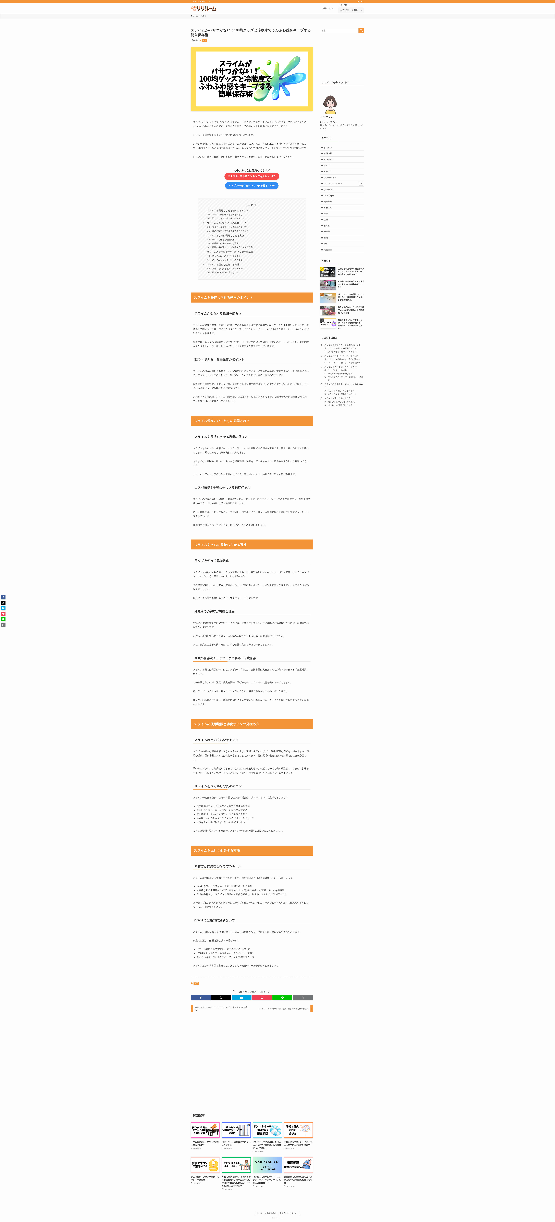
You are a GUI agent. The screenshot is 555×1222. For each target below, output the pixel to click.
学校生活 (328, 207)
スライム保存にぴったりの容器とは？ (226, 223)
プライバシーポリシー (289, 1213)
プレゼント (329, 189)
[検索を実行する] (361, 30)
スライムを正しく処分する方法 (223, 264)
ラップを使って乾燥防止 (223, 239)
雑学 (326, 243)
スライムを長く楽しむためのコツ (227, 260)
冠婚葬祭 (328, 201)
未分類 (327, 231)
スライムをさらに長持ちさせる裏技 (225, 235)
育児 (204, 40)
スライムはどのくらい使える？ (226, 256)
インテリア (329, 159)
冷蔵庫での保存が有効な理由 (225, 243)
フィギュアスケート (333, 183)
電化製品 (328, 249)
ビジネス (328, 171)
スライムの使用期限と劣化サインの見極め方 (230, 252)
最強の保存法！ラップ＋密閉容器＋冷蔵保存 (232, 247)
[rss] (358, 1)
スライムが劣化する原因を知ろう (227, 214)
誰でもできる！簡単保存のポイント (228, 218)
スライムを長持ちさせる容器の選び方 (229, 227)
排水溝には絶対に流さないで (225, 272)
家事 (326, 213)
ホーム (259, 1213)
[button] (201, 997)
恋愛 (326, 219)
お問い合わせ (271, 1213)
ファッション (330, 177)
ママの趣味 (329, 195)
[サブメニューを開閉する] (361, 184)
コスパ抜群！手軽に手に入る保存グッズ (230, 231)
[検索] (362, 1)
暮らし (327, 225)
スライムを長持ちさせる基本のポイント (228, 210)
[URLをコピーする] (303, 997)
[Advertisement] (252, 1062)
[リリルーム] (204, 8)
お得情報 (328, 153)
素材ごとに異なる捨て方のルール (227, 268)
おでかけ (328, 147)
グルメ (327, 165)
